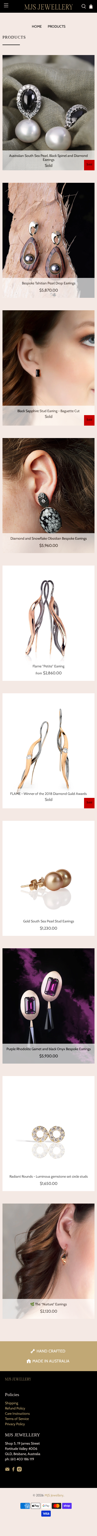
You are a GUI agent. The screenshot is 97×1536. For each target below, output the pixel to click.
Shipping (11, 1403)
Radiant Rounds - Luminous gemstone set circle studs (48, 1176)
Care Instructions (17, 1413)
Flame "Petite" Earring (48, 666)
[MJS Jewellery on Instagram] (19, 1470)
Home (37, 26)
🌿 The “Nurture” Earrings (48, 1304)
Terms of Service (17, 1418)
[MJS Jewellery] (48, 6)
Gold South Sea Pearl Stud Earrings (48, 921)
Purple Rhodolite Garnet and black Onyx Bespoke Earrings (48, 1049)
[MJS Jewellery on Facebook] (13, 1470)
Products (56, 26)
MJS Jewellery (54, 1495)
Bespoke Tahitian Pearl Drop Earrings (48, 283)
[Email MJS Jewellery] (7, 1470)
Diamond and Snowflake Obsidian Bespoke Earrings (48, 538)
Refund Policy (15, 1408)
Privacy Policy (15, 1424)
